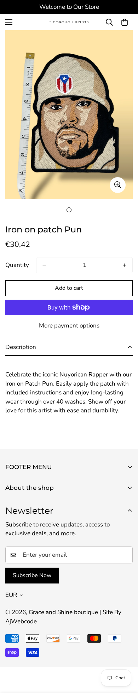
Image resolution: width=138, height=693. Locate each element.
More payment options (69, 325)
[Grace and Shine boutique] (69, 22)
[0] (124, 22)
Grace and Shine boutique (63, 612)
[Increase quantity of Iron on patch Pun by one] (124, 265)
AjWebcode (21, 621)
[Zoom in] (118, 185)
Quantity (17, 265)
